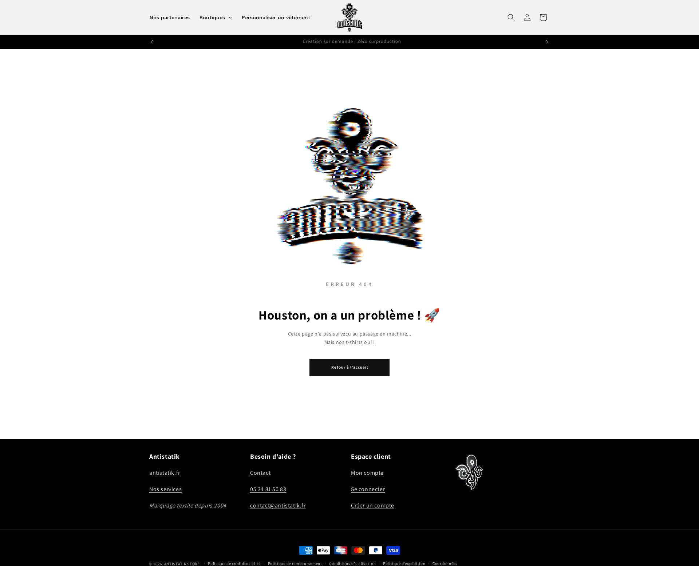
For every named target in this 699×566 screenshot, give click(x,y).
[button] (511, 17)
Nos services (165, 489)
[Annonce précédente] (152, 42)
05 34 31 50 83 (268, 489)
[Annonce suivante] (547, 42)
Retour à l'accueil (349, 367)
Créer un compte (372, 505)
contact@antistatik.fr (278, 505)
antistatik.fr (164, 473)
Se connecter (368, 489)
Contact (260, 473)
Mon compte (367, 473)
